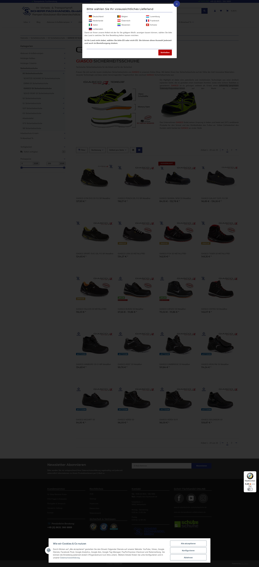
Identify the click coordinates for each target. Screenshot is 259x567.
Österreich (125, 21)
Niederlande (98, 21)
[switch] (250, 489)
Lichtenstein (98, 29)
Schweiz (153, 25)
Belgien (124, 16)
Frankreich (154, 21)
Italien (95, 25)
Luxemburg (155, 16)
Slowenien (125, 25)
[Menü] (254, 472)
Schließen (165, 52)
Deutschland (98, 16)
